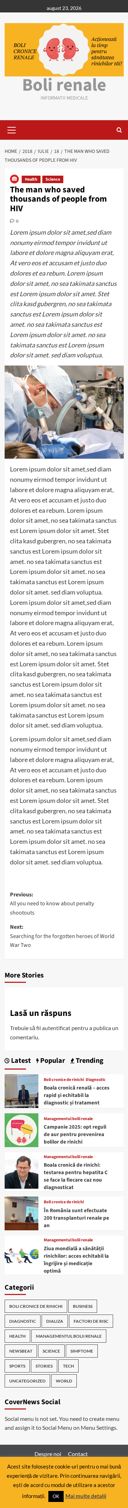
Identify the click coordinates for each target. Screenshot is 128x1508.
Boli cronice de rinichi (64, 1080)
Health (31, 179)
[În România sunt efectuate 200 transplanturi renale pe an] (21, 1212)
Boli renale (64, 85)
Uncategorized (27, 1381)
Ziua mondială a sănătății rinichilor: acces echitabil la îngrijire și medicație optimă (76, 1260)
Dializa (54, 1321)
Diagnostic (96, 1080)
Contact (78, 1453)
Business (82, 1306)
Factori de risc (91, 1321)
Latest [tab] (20, 1061)
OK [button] (56, 1496)
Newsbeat (20, 1351)
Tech (68, 1366)
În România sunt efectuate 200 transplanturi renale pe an (76, 1218)
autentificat (56, 1027)
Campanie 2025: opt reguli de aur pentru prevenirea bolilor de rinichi (75, 1134)
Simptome (81, 1351)
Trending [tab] (88, 1061)
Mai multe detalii (85, 1496)
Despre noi (47, 1453)
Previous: (52, 904)
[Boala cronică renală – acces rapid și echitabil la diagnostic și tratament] (21, 1090)
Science (53, 179)
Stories (44, 1366)
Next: (62, 936)
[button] (12, 129)
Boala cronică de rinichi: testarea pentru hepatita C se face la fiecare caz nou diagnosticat (76, 1176)
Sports (17, 1366)
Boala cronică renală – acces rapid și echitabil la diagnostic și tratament (77, 1095)
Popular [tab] (52, 1061)
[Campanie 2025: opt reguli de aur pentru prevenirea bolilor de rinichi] (21, 1129)
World (64, 1381)
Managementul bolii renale (68, 1119)
